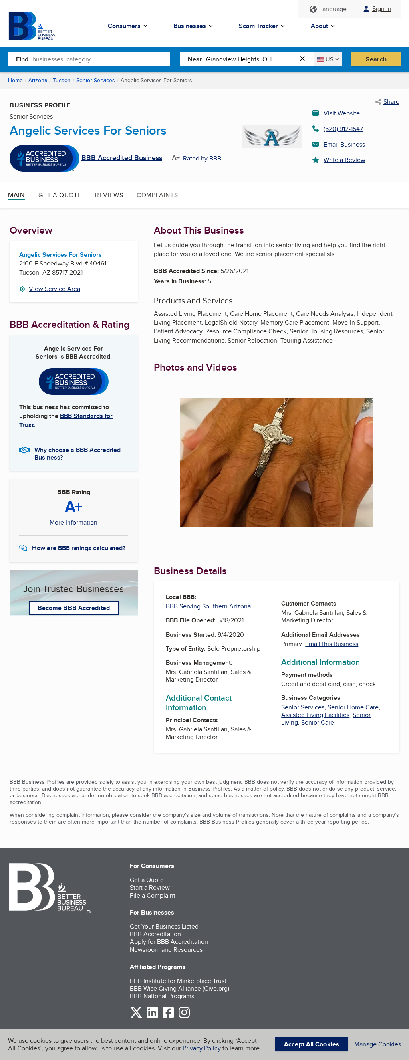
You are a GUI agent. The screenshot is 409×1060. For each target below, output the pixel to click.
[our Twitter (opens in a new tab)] (136, 1016)
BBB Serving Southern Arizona (208, 606)
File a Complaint (152, 895)
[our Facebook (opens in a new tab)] (168, 1016)
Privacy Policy (202, 1048)
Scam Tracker (258, 25)
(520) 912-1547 (343, 129)
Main (16, 195)
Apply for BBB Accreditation (169, 941)
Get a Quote (59, 195)
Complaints (157, 195)
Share (391, 102)
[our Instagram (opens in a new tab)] (184, 1016)
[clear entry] (305, 59)
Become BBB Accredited (74, 607)
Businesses (189, 25)
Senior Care (317, 722)
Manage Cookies (377, 1044)
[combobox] (101, 59)
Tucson (62, 80)
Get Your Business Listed (164, 926)
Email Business (344, 144)
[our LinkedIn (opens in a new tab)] (152, 1016)
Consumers (124, 25)
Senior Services (95, 80)
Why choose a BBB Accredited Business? (77, 453)
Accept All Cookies (311, 1044)
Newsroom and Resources (166, 949)
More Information (73, 522)
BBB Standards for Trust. (66, 420)
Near (195, 59)
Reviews (109, 195)
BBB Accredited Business (121, 158)
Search (376, 59)
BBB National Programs (162, 996)
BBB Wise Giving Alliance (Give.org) (179, 988)
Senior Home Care (353, 707)
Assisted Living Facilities (315, 714)
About (319, 25)
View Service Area (54, 289)
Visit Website (342, 113)
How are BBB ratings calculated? (78, 548)
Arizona (37, 80)
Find (22, 59)
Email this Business (331, 643)
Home (15, 80)
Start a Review (150, 887)
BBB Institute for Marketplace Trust (178, 980)
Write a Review (344, 160)
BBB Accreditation (155, 934)
